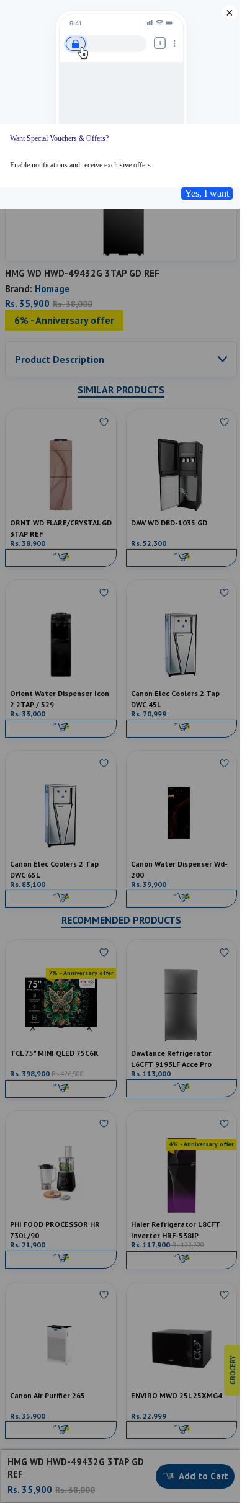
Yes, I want (207, 193)
